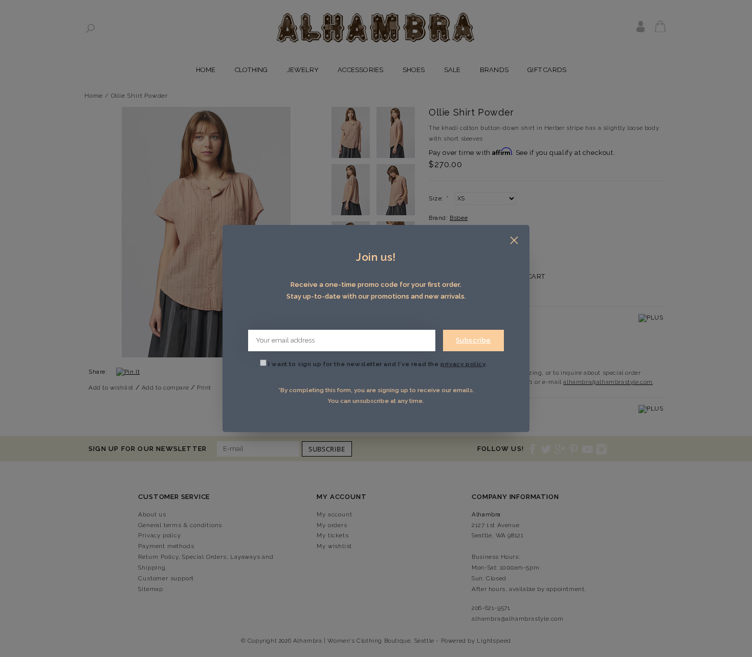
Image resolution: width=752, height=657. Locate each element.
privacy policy (462, 364)
